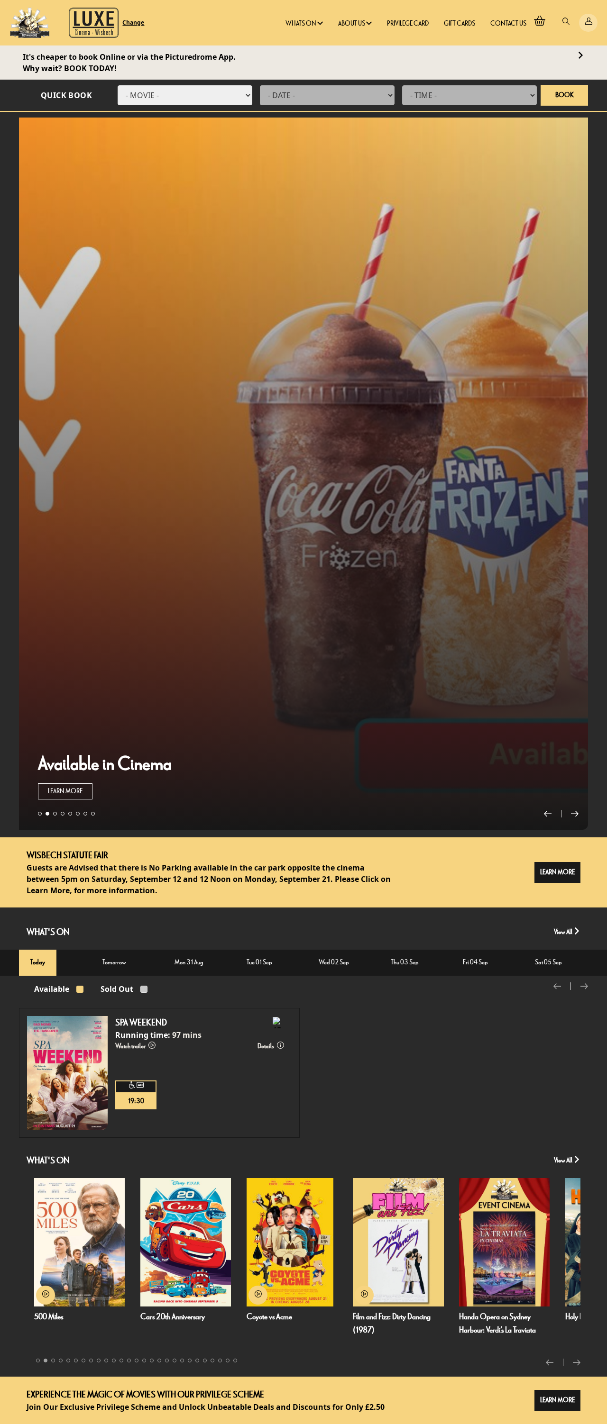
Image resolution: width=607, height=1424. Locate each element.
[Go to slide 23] (205, 1360)
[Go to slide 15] (144, 1360)
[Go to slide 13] (129, 1360)
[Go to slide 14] (136, 1360)
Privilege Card (408, 23)
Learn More (65, 791)
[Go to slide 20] (182, 1360)
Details (266, 1046)
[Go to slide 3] (55, 814)
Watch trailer (131, 1046)
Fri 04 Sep (475, 962)
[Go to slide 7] (85, 814)
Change (133, 23)
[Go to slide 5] (70, 814)
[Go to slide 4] (62, 814)
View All (563, 931)
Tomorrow (114, 962)
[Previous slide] (552, 813)
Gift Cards (459, 23)
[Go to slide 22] (197, 1360)
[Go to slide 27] (235, 1360)
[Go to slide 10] (106, 1360)
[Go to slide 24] (212, 1360)
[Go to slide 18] (167, 1360)
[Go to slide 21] (190, 1360)
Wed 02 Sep (334, 962)
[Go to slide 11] (114, 1360)
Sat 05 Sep (548, 962)
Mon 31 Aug (189, 962)
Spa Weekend (141, 1022)
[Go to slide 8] (93, 814)
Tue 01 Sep (259, 962)
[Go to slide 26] (228, 1360)
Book (564, 95)
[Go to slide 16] (152, 1360)
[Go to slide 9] (99, 1360)
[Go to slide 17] (159, 1360)
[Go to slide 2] (47, 814)
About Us (352, 23)
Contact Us (508, 23)
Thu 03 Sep (405, 962)
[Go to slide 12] (121, 1360)
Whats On (301, 23)
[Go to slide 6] (78, 814)
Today (37, 962)
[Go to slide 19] (174, 1360)
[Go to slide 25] (220, 1360)
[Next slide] (575, 813)
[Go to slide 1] (40, 814)
